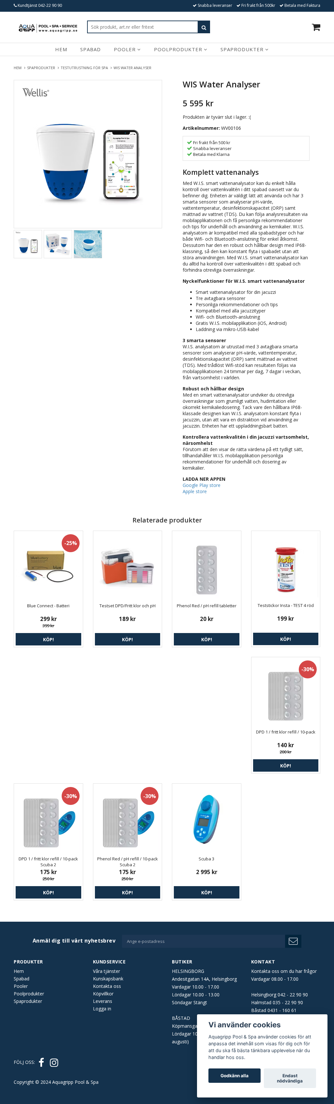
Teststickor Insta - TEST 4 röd (286, 605)
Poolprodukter (179, 49)
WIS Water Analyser (133, 67)
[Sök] (204, 27)
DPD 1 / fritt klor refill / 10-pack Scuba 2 (48, 862)
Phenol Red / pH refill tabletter (206, 606)
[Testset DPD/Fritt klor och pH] (127, 565)
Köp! (48, 639)
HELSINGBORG (188, 971)
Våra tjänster (106, 971)
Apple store (195, 491)
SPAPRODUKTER (42, 67)
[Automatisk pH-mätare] (88, 154)
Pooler (125, 49)
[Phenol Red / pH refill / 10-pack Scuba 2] (127, 818)
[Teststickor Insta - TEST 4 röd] (285, 565)
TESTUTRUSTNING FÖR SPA (85, 67)
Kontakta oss (107, 986)
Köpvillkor (103, 994)
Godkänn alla (234, 1075)
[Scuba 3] (206, 818)
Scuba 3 (206, 859)
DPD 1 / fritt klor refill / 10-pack (285, 732)
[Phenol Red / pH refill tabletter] (206, 565)
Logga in (102, 1009)
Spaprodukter (242, 49)
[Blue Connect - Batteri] (48, 565)
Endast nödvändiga (290, 1078)
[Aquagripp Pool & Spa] (48, 27)
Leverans (102, 1001)
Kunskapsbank (108, 978)
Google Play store (201, 485)
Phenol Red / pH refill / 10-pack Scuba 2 (127, 862)
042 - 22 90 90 (293, 994)
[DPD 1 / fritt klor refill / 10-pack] (285, 691)
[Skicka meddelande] (293, 941)
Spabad (90, 49)
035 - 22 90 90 (288, 1002)
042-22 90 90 (50, 5)
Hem (61, 49)
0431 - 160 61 (281, 1010)
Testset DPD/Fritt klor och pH (127, 606)
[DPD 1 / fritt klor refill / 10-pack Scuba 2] (48, 818)
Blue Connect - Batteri (48, 606)
